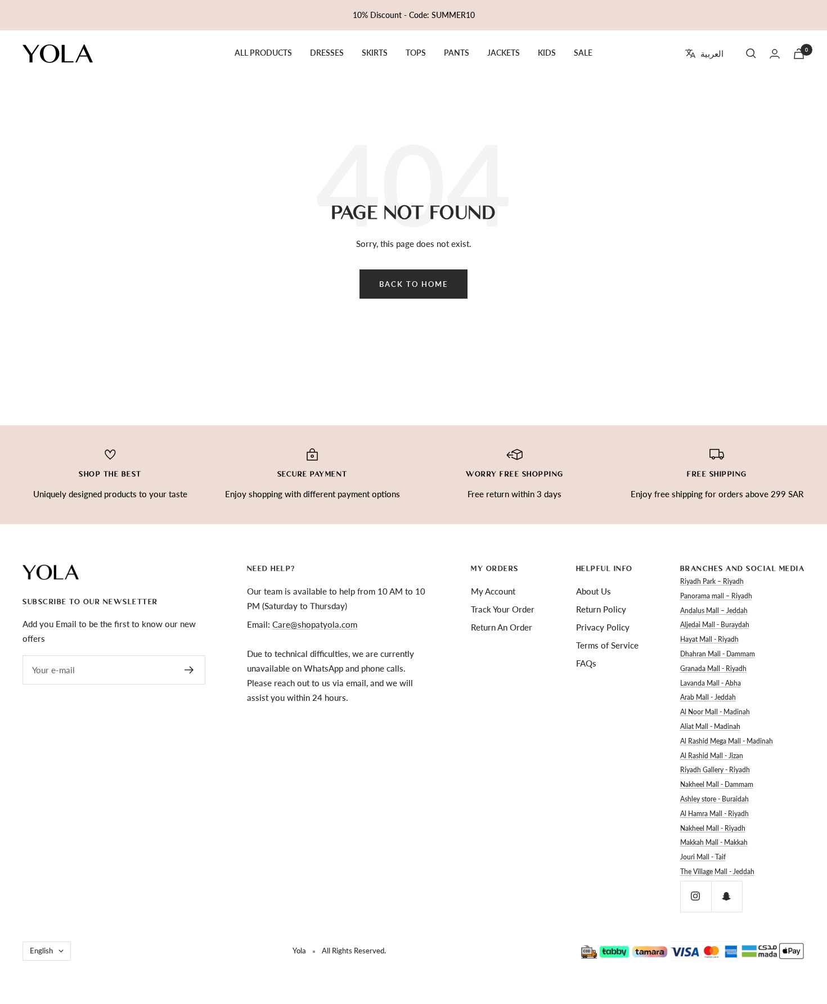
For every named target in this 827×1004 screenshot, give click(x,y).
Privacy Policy (603, 627)
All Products (263, 52)
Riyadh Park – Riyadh (712, 581)
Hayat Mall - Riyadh (709, 639)
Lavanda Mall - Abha (710, 683)
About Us (593, 591)
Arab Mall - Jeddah (708, 697)
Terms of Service (607, 645)
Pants (456, 52)
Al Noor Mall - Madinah (715, 712)
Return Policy (601, 609)
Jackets (503, 52)
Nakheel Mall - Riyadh (712, 828)
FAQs (586, 663)
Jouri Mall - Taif (703, 857)
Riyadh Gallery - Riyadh (715, 770)
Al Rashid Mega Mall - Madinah (726, 741)
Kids (547, 52)
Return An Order (501, 627)
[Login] (775, 53)
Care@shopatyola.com (314, 624)
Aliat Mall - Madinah (710, 726)
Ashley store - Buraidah (714, 799)
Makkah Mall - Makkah (714, 842)
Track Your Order (502, 609)
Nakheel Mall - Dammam (716, 784)
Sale (583, 52)
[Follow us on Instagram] (695, 896)
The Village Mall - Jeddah (717, 871)
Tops (416, 52)
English (41, 950)
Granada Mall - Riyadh (713, 668)
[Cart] (798, 53)
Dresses (327, 52)
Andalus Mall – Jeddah (714, 610)
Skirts (375, 52)
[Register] (189, 670)
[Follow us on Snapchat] (726, 896)
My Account (493, 591)
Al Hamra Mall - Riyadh (714, 813)
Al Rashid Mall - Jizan (711, 755)
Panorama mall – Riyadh (716, 596)
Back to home (413, 284)
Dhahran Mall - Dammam (717, 654)
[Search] (751, 53)
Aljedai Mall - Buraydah (714, 624)
